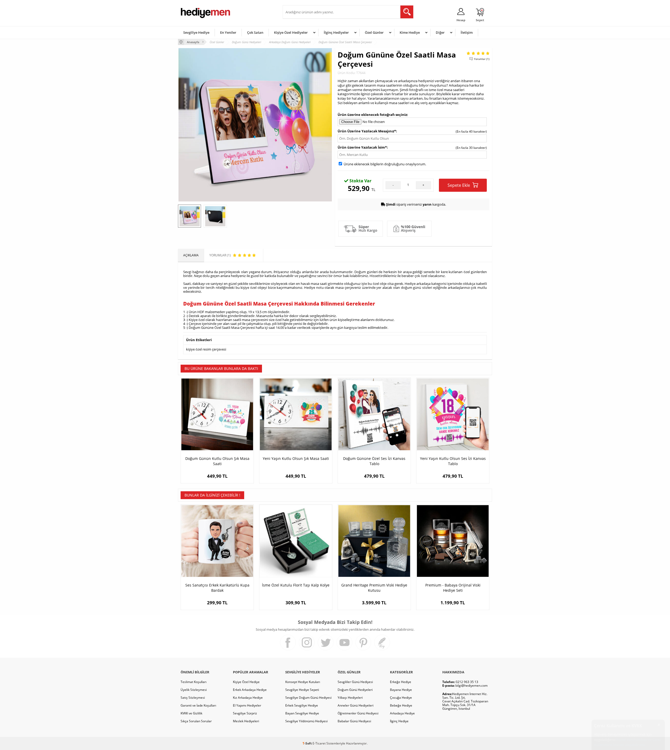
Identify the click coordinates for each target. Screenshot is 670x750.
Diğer (440, 32)
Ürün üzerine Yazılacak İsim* (362, 147)
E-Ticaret (319, 743)
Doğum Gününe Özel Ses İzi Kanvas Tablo (374, 461)
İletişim (467, 32)
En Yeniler (228, 32)
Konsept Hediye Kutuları (302, 682)
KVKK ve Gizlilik (191, 713)
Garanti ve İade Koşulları (198, 705)
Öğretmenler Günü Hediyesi (358, 713)
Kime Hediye (410, 32)
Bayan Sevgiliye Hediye (302, 713)
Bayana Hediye (401, 689)
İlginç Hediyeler (336, 32)
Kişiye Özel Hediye (246, 682)
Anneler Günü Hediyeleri (355, 705)
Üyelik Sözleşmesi (194, 689)
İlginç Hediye (399, 721)
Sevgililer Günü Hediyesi (355, 682)
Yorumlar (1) (481, 59)
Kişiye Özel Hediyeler (291, 32)
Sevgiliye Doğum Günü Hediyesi (308, 697)
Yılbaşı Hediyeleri (350, 697)
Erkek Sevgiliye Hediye (301, 705)
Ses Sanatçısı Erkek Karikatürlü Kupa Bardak (217, 588)
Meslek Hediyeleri (246, 721)
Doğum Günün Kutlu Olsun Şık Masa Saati (217, 461)
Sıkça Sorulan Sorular (196, 721)
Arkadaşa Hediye (402, 713)
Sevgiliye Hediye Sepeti (302, 689)
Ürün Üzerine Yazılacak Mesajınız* (367, 131)
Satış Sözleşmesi (193, 697)
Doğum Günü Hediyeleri (355, 689)
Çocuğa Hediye (401, 697)
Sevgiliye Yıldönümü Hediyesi (306, 721)
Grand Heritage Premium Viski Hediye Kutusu (374, 588)
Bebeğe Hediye (401, 705)
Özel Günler (374, 32)
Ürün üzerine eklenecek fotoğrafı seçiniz (372, 114)
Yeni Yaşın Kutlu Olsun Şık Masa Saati (296, 458)
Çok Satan (255, 32)
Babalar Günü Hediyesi (354, 721)
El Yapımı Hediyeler (247, 705)
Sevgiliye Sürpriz (245, 713)
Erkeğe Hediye (400, 682)
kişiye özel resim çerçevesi (206, 349)
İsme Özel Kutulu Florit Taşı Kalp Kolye (296, 585)
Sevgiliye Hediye (196, 32)
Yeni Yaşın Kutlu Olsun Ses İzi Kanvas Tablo (453, 461)
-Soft (307, 743)
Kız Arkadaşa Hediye (248, 697)
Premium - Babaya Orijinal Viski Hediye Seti (453, 588)
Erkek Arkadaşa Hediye (250, 689)
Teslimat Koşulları (193, 682)
